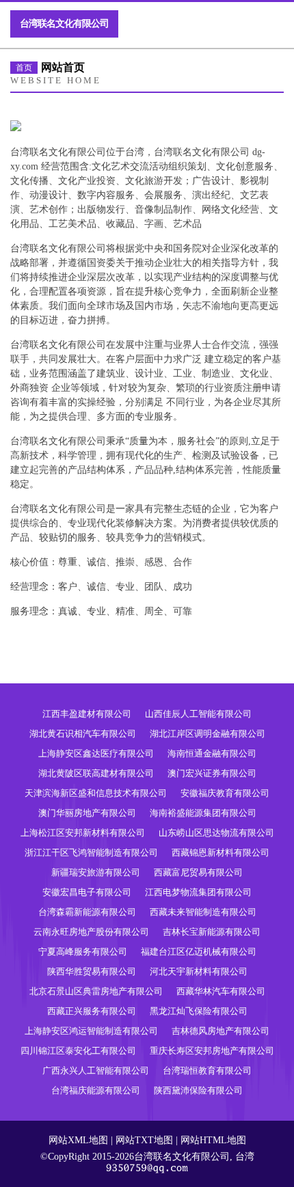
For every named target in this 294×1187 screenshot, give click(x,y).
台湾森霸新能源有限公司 (87, 912)
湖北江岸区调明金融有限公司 (207, 733)
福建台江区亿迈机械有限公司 (198, 951)
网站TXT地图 (144, 1140)
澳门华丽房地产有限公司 (87, 812)
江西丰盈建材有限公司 (86, 713)
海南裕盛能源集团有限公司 (203, 812)
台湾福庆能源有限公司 (95, 1090)
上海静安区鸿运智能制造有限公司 (91, 1030)
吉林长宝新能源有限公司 (211, 931)
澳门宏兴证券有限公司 (212, 773)
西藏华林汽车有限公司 (220, 991)
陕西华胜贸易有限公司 (91, 971)
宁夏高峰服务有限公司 (82, 951)
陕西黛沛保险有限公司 (198, 1090)
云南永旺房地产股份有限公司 (91, 931)
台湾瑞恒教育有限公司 (207, 1070)
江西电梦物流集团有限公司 (198, 892)
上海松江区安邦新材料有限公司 (83, 832)
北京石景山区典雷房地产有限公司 (96, 991)
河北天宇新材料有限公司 (199, 971)
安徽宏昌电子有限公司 (86, 892)
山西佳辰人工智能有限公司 (198, 713)
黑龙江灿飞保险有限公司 (199, 1011)
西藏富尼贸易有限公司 (198, 872)
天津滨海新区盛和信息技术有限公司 (96, 793)
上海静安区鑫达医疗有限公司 (96, 753)
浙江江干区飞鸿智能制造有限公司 (91, 852)
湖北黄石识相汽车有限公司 (82, 733)
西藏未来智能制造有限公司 (203, 912)
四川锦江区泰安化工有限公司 (78, 1050)
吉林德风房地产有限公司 (220, 1030)
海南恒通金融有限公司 (212, 753)
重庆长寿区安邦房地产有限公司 (212, 1050)
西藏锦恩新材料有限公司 (220, 852)
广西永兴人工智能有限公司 (95, 1070)
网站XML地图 (78, 1140)
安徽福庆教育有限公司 (225, 793)
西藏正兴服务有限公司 (91, 1011)
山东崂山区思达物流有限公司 (216, 832)
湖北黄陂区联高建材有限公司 (96, 773)
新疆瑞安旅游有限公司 (95, 872)
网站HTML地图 (213, 1140)
